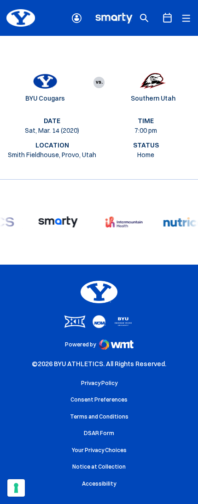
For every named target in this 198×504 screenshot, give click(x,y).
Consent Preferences (99, 399)
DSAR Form (99, 433)
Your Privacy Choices (99, 450)
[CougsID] (76, 18)
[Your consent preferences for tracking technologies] (16, 488)
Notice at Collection (99, 466)
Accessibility (99, 483)
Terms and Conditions (99, 416)
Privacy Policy (99, 382)
